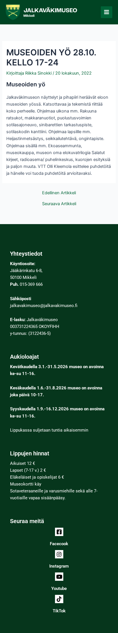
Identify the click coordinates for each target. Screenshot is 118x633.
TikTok (59, 610)
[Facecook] (59, 532)
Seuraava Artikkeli (59, 204)
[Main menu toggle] (106, 12)
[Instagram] (59, 554)
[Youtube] (59, 576)
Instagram (59, 566)
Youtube (59, 588)
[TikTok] (59, 599)
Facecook (59, 543)
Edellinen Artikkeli (59, 193)
